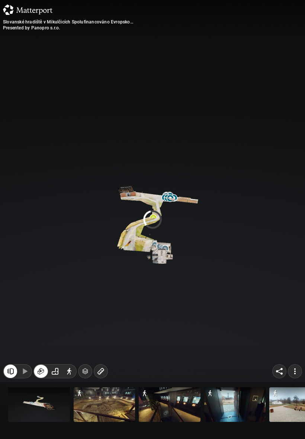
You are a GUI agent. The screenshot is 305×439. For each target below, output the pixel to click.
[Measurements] (101, 375)
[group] (55, 375)
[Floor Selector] (85, 375)
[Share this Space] (279, 375)
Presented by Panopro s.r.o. (31, 28)
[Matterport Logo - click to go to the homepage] (27, 9)
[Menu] (295, 375)
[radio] (41, 375)
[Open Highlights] (10, 375)
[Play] (24, 375)
